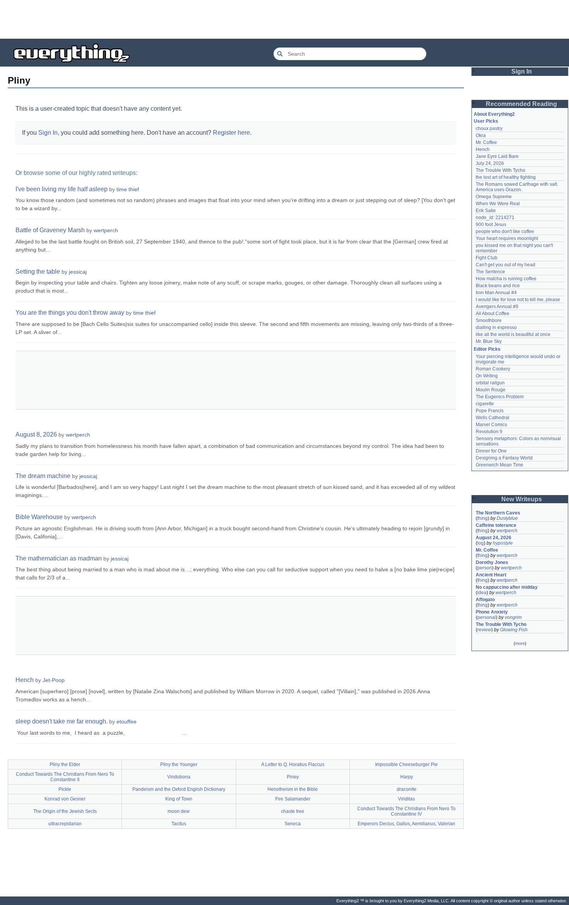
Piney (293, 777)
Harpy (406, 777)
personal (486, 617)
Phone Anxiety (492, 612)
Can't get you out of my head (505, 264)
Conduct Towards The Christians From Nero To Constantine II (65, 776)
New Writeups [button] (521, 499)
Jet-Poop (54, 680)
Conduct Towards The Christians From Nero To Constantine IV (406, 811)
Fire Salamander (292, 799)
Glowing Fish (514, 629)
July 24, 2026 (490, 163)
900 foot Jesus (491, 224)
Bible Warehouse (39, 517)
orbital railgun (490, 383)
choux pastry (489, 128)
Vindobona (178, 777)
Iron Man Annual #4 (496, 292)
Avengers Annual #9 (497, 306)
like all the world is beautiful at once (513, 334)
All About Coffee (492, 313)
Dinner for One (491, 451)
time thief (128, 189)
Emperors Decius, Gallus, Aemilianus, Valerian (406, 823)
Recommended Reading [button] (521, 104)
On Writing (487, 376)
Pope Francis (490, 410)
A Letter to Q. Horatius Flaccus (292, 764)
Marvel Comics (491, 424)
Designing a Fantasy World (504, 458)
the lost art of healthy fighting (506, 177)
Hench (24, 680)
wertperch (106, 230)
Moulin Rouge (491, 390)
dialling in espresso (496, 327)
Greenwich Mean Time (499, 465)
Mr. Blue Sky (489, 341)
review (484, 629)
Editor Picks (487, 349)
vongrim (513, 617)
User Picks (486, 121)
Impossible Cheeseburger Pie (406, 764)
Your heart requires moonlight (507, 238)
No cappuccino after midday (507, 587)
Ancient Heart (491, 575)
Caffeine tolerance (496, 525)
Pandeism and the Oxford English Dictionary (178, 789)
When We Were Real (498, 203)
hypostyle (503, 543)
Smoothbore (489, 320)
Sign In (48, 132)
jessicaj (78, 272)
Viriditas (406, 799)
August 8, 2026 (36, 434)
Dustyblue (507, 518)
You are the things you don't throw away (69, 312)
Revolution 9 (489, 431)
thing (482, 518)
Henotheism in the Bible (292, 789)
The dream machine (42, 476)
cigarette (485, 403)
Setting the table (37, 271)
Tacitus (178, 823)
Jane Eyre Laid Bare (497, 156)
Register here (231, 132)
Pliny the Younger (178, 764)
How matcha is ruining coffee (506, 278)
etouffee (127, 721)
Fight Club (486, 258)
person (484, 568)
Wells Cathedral (492, 417)
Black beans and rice (498, 285)
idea (482, 592)
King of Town (178, 799)
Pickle (64, 789)
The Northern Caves (498, 513)
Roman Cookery (493, 369)
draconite (406, 789)
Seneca (292, 823)
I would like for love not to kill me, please (518, 299)
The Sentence (490, 271)
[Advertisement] (284, 19)
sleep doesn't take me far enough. (61, 721)
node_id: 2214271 (495, 217)
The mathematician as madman (58, 558)
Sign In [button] (521, 71)
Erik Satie (486, 210)
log (480, 543)
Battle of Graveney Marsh (50, 230)
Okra (481, 135)
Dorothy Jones (492, 562)
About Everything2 (494, 114)
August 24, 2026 (493, 537)
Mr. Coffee (486, 142)
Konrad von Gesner (65, 799)
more (520, 643)
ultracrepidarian (65, 823)
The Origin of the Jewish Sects (65, 811)
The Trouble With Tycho (500, 170)
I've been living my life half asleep (61, 189)
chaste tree (292, 811)
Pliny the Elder (65, 764)
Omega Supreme (494, 196)
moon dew (179, 811)
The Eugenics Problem (500, 396)
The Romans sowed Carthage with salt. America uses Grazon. (517, 187)
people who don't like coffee (505, 231)
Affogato (485, 599)
